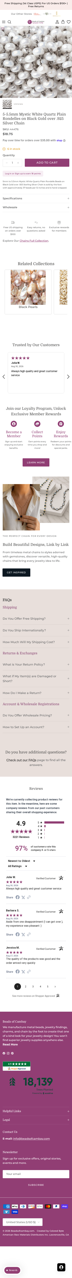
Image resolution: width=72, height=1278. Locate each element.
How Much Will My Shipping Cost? (29, 642)
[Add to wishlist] (3, 29)
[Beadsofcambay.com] (36, 22)
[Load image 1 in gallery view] (36, 62)
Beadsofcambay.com (22, 1230)
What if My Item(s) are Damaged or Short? (29, 678)
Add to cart (47, 162)
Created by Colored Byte (50, 1230)
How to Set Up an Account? (23, 727)
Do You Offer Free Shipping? (24, 619)
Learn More (36, 462)
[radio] (52, 822)
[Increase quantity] (19, 163)
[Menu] (3, 22)
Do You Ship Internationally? (24, 630)
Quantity (9, 155)
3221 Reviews (24, 837)
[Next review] (68, 376)
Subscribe (36, 1184)
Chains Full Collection (34, 240)
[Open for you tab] (61, 1267)
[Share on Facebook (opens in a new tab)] (18, 897)
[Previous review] (3, 376)
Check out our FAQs (21, 760)
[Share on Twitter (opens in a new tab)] (23, 897)
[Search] (11, 22)
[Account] (56, 22)
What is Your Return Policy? (24, 664)
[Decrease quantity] (6, 163)
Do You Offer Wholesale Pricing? (27, 715)
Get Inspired (16, 572)
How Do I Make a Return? (22, 693)
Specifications (12, 198)
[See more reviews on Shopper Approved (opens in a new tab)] (29, 897)
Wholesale (10, 207)
